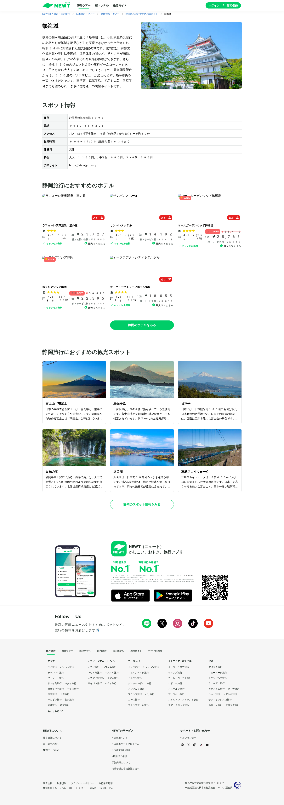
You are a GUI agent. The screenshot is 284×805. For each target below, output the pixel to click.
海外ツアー (84, 5)
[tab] (51, 651)
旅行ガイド (120, 5)
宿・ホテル (102, 5)
